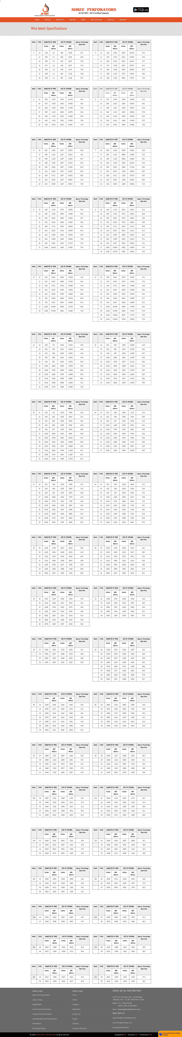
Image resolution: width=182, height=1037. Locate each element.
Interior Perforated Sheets (42, 1009)
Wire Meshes (37, 1023)
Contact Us (77, 1014)
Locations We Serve (79, 1028)
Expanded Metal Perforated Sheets (45, 1019)
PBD (150, 1035)
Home (37, 19)
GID (137, 1035)
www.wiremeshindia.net (121, 1027)
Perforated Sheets (39, 1028)
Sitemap (75, 1023)
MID (125, 1035)
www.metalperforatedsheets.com (124, 1018)
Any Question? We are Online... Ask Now (172, 1034)
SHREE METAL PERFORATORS (46, 1035)
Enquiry (75, 1019)
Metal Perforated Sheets (41, 995)
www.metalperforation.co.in (122, 1023)
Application (76, 1009)
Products (76, 1004)
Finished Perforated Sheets (42, 1014)
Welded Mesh (37, 1004)
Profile (48, 19)
